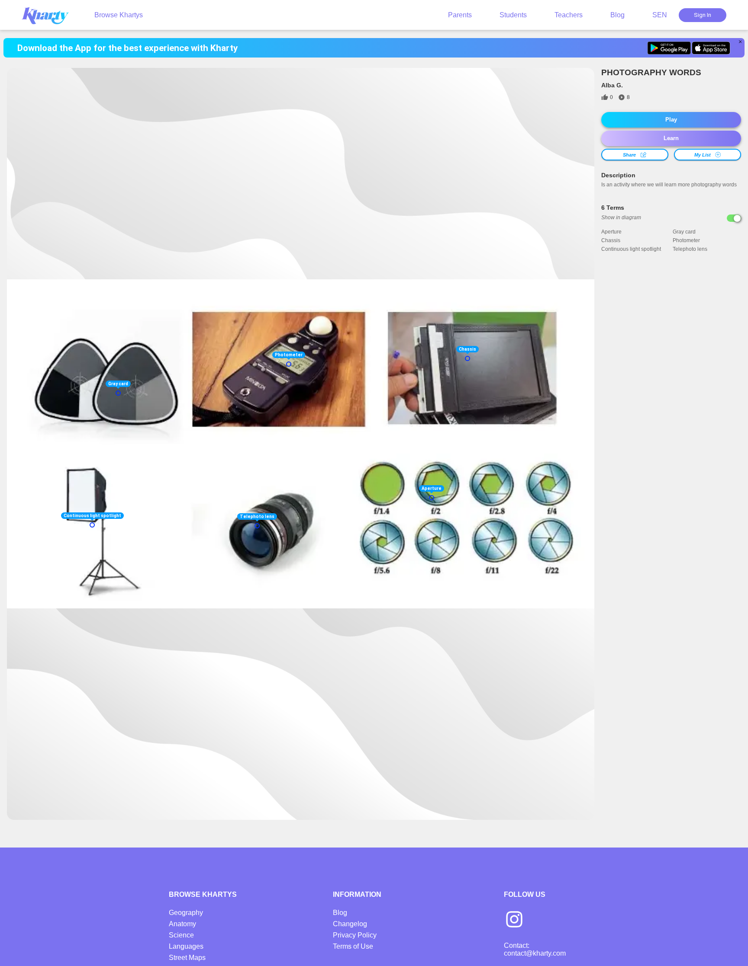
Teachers (569, 15)
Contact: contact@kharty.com (535, 949)
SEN (659, 15)
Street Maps (187, 957)
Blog (617, 15)
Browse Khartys (118, 15)
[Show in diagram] (734, 218)
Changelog (350, 924)
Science (181, 935)
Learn (671, 138)
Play (671, 119)
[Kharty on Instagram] (514, 920)
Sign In (702, 15)
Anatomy (182, 924)
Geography (186, 912)
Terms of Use (353, 946)
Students (513, 15)
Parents (460, 15)
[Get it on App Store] (711, 48)
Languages (186, 946)
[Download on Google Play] (669, 48)
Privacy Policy (355, 935)
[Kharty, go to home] (49, 15)
